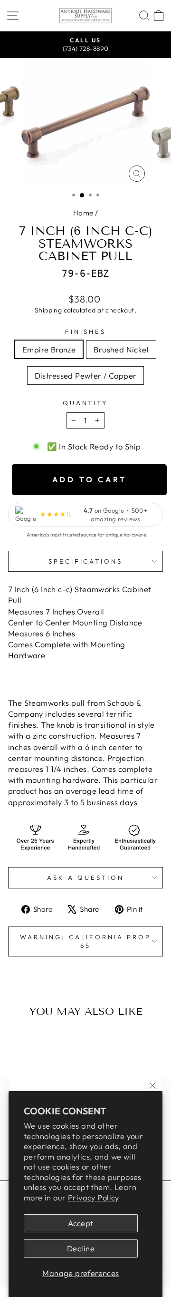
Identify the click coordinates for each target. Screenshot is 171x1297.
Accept (80, 1223)
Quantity (86, 403)
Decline (81, 1248)
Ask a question (85, 877)
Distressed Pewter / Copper (86, 375)
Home (83, 212)
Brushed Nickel (121, 349)
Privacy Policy (93, 1197)
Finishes (85, 331)
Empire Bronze (49, 349)
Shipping (48, 310)
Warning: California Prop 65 (85, 941)
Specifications (85, 561)
